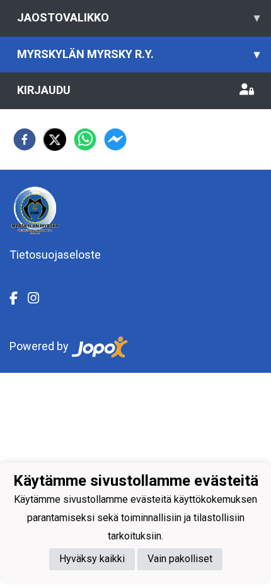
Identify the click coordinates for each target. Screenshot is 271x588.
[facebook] (24, 139)
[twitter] (54, 139)
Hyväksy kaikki (92, 559)
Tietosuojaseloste (55, 254)
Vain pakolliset (179, 559)
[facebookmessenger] (115, 139)
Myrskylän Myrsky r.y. (138, 54)
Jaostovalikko (138, 17)
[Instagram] (38, 298)
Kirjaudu (44, 90)
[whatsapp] (85, 139)
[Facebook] (18, 298)
